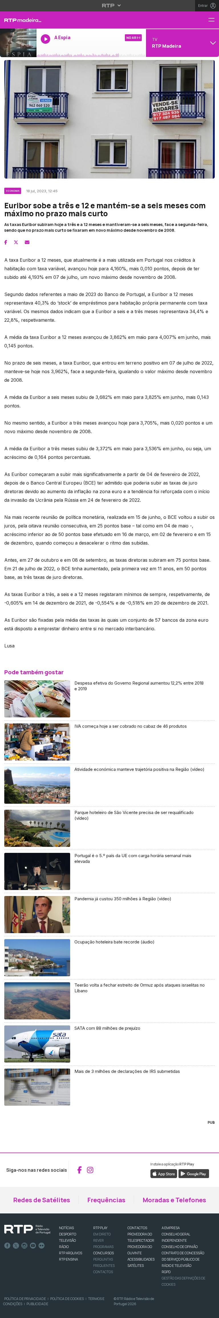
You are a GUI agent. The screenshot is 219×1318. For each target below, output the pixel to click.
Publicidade (37, 1303)
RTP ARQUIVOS (70, 1253)
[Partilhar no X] (16, 242)
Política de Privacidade (25, 1298)
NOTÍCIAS (66, 1227)
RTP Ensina (68, 1259)
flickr (41, 1246)
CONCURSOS (103, 1253)
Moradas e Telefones (174, 1200)
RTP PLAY (100, 1227)
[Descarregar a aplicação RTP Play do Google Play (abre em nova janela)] (193, 1173)
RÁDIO (64, 1246)
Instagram (24, 1246)
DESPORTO (67, 1234)
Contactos (103, 1271)
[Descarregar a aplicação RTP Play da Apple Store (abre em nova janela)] (163, 1173)
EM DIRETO (102, 1234)
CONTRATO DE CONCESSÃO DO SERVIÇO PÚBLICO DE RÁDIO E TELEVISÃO (183, 1259)
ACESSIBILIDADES (141, 1259)
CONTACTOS (137, 1227)
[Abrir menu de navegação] (213, 20)
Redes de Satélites (41, 1200)
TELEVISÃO (67, 1240)
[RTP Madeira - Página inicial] (18, 20)
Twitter (16, 1246)
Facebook (7, 1246)
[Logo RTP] (27, 1229)
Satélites (135, 1265)
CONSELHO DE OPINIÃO (180, 1246)
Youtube (33, 1246)
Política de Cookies (67, 1298)
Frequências (106, 1200)
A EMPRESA (171, 1227)
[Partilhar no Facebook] (5, 242)
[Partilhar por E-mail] (27, 242)
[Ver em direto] (18, 43)
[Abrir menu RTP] (110, 5)
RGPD (166, 1271)
